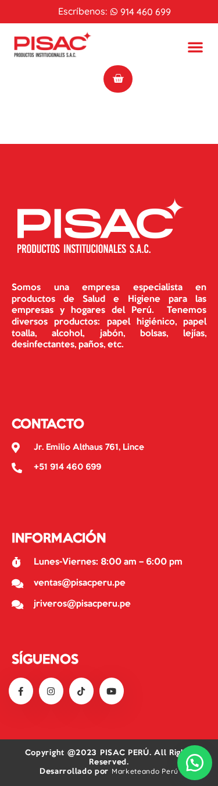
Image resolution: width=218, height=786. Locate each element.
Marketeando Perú (145, 771)
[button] (194, 762)
